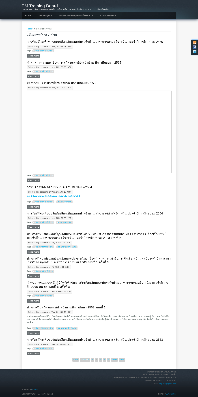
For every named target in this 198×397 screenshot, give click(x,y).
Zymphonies (171, 394)
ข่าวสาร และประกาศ (108, 16)
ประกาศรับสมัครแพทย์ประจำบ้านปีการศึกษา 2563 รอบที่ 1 (66, 307)
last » (122, 360)
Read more (34, 55)
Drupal (35, 389)
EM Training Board (40, 6)
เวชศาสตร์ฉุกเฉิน (45, 16)
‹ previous (85, 360)
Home (28, 16)
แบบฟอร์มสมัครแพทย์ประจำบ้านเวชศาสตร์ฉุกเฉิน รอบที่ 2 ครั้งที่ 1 (53, 196)
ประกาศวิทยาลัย (64, 202)
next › (114, 360)
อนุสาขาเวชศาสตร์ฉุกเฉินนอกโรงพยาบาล (76, 16)
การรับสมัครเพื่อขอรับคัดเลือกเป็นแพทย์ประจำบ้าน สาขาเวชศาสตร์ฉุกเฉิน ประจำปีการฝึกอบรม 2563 (95, 339)
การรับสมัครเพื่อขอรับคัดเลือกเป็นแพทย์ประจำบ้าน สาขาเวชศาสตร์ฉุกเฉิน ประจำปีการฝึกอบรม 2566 (95, 42)
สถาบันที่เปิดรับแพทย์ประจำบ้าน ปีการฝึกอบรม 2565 (62, 83)
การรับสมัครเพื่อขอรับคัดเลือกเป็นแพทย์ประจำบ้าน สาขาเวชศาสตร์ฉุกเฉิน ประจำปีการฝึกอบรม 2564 (95, 213)
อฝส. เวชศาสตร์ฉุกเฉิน (43, 247)
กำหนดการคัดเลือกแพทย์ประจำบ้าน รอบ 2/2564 (59, 187)
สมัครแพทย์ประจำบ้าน (43, 51)
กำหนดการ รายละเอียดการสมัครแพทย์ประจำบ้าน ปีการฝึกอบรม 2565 (74, 62)
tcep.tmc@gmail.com (167, 384)
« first (75, 360)
